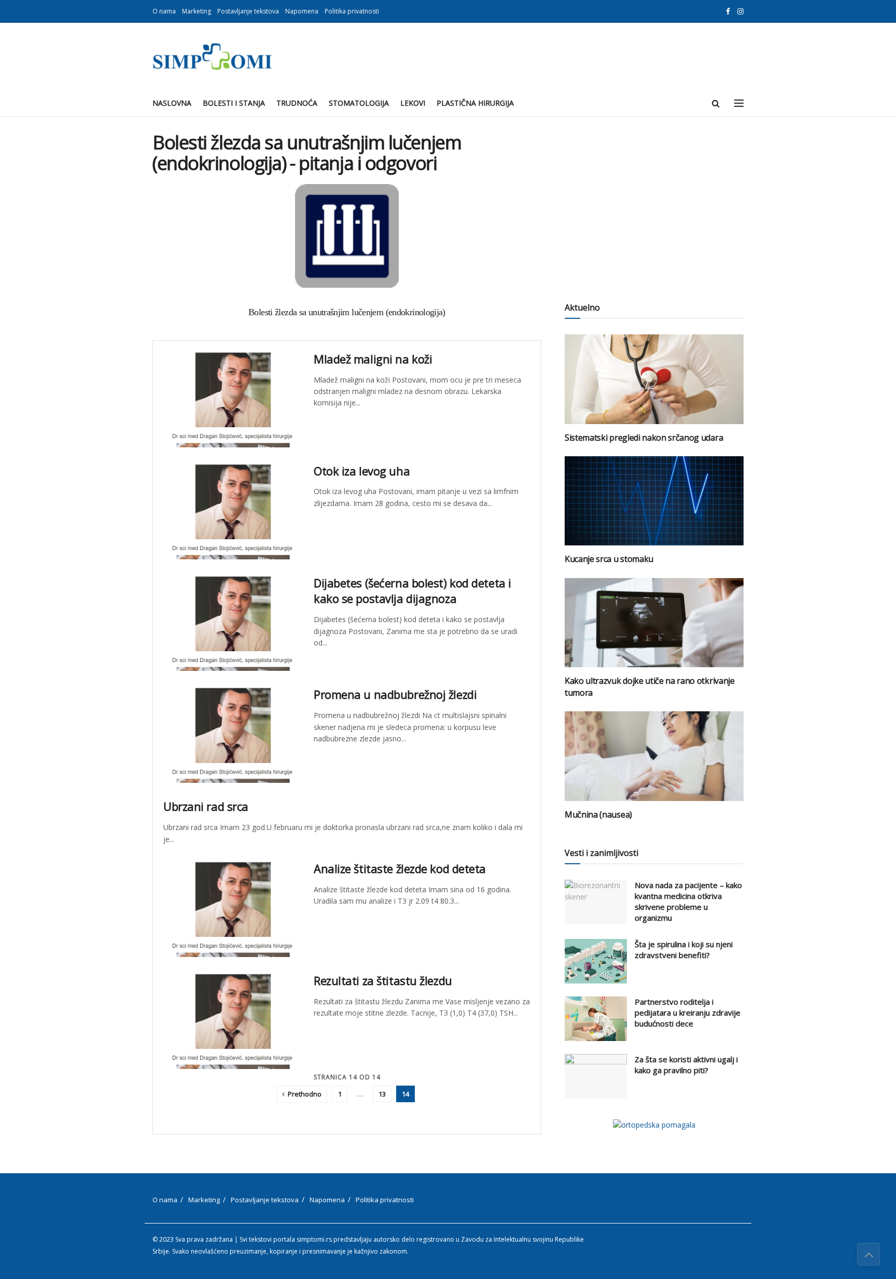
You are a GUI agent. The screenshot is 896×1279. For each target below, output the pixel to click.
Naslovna (171, 103)
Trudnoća (296, 103)
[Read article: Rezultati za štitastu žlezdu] (230, 1021)
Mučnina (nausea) (598, 814)
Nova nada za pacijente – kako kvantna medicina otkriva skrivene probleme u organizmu (688, 901)
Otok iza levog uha (362, 471)
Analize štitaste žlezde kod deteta (400, 868)
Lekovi (412, 103)
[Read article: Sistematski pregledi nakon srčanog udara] (654, 379)
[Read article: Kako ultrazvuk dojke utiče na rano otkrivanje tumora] (654, 623)
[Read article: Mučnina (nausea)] (654, 756)
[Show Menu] (739, 103)
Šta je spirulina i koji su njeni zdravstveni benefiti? (684, 949)
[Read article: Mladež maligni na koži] (230, 399)
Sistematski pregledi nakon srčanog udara (644, 437)
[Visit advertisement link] (654, 1125)
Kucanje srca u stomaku (609, 559)
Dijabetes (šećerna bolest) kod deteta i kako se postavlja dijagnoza (412, 591)
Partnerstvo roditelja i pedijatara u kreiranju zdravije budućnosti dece (687, 1012)
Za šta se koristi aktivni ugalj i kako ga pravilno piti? (686, 1064)
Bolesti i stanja (234, 103)
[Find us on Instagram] (740, 11)
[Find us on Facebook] (728, 11)
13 (382, 1094)
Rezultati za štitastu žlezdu (383, 980)
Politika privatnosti (352, 11)
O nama (164, 11)
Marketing (196, 11)
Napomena (301, 11)
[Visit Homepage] (212, 56)
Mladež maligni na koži (373, 359)
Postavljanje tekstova (248, 11)
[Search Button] (716, 103)
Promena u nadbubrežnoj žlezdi (395, 694)
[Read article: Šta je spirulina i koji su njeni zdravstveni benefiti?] (596, 961)
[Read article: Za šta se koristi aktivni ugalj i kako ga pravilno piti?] (596, 1076)
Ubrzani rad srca (205, 806)
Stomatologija (359, 103)
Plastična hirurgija (475, 103)
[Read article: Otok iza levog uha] (230, 511)
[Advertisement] (654, 204)
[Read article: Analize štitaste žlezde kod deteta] (230, 909)
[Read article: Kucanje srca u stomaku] (654, 501)
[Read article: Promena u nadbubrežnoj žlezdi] (230, 734)
